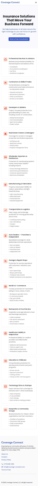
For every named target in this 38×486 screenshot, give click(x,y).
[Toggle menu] (36, 2)
